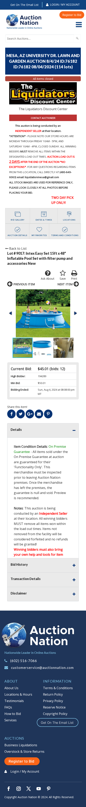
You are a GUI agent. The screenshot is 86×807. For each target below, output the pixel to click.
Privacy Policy (53, 701)
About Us (11, 688)
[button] (43, 313)
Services (10, 720)
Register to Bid (71, 14)
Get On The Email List (24, 5)
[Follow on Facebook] (8, 788)
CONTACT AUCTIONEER (43, 117)
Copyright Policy (55, 714)
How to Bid (12, 714)
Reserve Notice (54, 707)
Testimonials (14, 701)
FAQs (8, 707)
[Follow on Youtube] (38, 788)
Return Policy (53, 694)
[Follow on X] (28, 788)
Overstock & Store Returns (24, 751)
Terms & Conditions (58, 688)
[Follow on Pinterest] (48, 788)
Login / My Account (65, 4)
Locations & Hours (18, 694)
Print (74, 278)
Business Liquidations (20, 745)
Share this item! (17, 407)
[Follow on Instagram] (18, 788)
